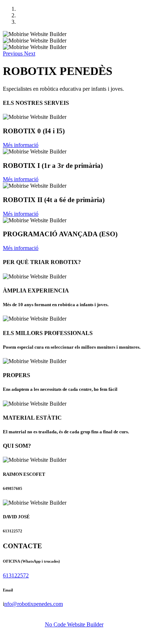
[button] (13, 53)
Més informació (20, 145)
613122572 (16, 575)
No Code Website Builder (74, 624)
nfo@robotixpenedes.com (33, 604)
